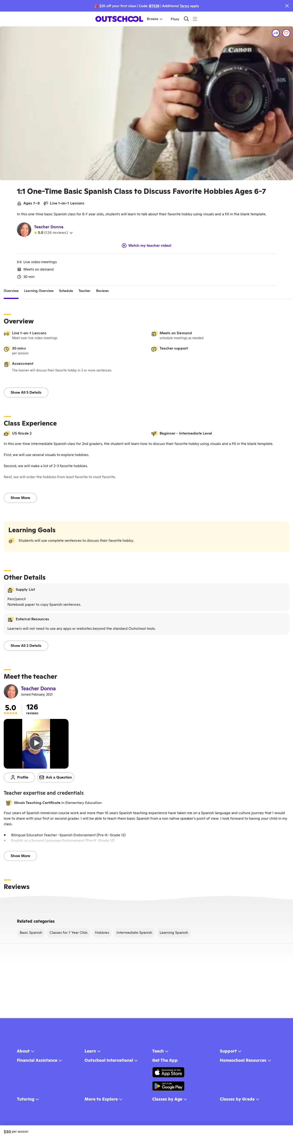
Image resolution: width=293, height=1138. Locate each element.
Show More (20, 497)
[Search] (186, 19)
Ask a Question (59, 777)
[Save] (286, 33)
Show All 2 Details (26, 645)
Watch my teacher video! (149, 245)
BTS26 (154, 6)
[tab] (11, 290)
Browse (152, 19)
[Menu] (194, 18)
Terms (184, 6)
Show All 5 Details (26, 392)
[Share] (276, 33)
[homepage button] (119, 19)
